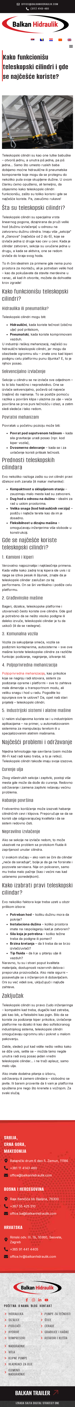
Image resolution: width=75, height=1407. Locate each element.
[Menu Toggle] (71, 46)
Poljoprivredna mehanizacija (23, 673)
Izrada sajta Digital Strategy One (37, 1403)
